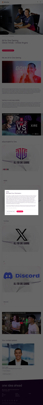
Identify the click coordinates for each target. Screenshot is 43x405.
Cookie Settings (8, 213)
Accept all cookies (19, 211)
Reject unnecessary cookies (11, 211)
